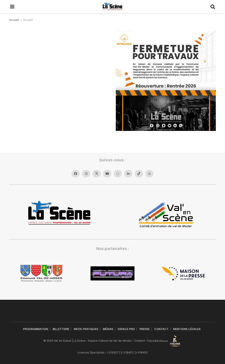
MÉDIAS (108, 329)
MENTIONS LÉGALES (187, 329)
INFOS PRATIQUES (86, 329)
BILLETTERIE (61, 329)
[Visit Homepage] (112, 6)
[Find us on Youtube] (107, 174)
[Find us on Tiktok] (139, 174)
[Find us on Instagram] (86, 174)
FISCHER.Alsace (158, 341)
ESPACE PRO (126, 329)
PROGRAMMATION (35, 329)
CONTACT (161, 329)
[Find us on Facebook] (75, 174)
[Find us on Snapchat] (118, 174)
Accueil (14, 19)
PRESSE (145, 329)
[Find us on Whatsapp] (149, 174)
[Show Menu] (12, 6)
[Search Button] (213, 6)
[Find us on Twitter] (97, 174)
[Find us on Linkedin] (128, 174)
